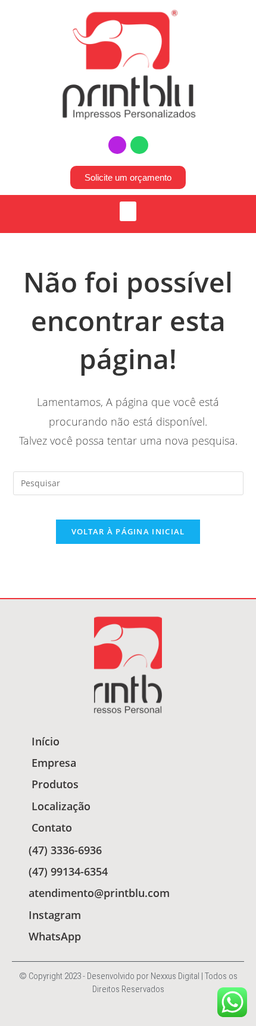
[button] (128, 211)
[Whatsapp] (139, 145)
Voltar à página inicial (128, 531)
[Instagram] (117, 145)
